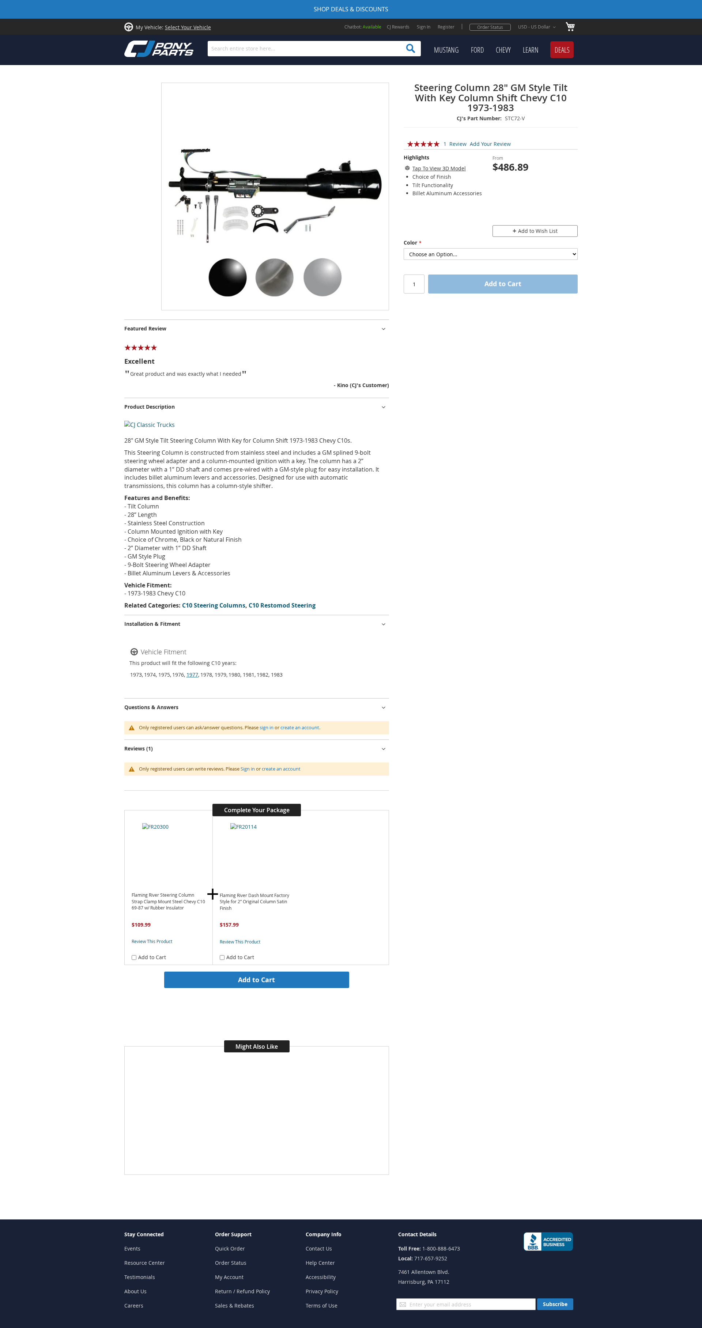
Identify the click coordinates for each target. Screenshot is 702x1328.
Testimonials (139, 1277)
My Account (229, 1277)
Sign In (423, 27)
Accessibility (321, 1277)
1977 (192, 674)
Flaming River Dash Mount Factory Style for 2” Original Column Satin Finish (254, 901)
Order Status (490, 27)
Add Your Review (490, 143)
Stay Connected (144, 1234)
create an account (299, 727)
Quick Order (230, 1248)
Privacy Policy (322, 1291)
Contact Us (319, 1248)
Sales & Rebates (234, 1305)
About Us (135, 1291)
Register (446, 27)
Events (132, 1248)
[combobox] (314, 48)
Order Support (233, 1234)
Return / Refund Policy (242, 1291)
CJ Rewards (398, 27)
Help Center (320, 1262)
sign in (266, 727)
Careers (133, 1305)
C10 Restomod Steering (282, 605)
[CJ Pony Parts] (142, 48)
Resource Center (144, 1262)
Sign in (248, 768)
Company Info (323, 1234)
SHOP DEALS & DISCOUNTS (351, 9)
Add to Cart (256, 979)
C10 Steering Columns (213, 605)
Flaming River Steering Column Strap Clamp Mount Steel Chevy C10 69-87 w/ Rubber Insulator (168, 901)
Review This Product (152, 941)
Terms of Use (321, 1305)
